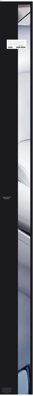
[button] (2, 0)
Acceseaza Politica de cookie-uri (21, 45)
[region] (16, 44)
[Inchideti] (25, 40)
